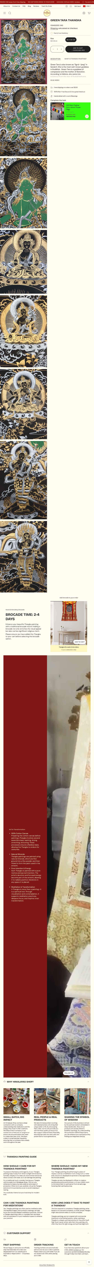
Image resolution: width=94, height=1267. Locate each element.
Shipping (54, 28)
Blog (29, 6)
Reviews (36, 6)
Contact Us (16, 6)
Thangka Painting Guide (22, 1156)
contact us (77, 1250)
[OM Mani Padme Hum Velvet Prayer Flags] (57, 111)
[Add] (87, 116)
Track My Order (46, 6)
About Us (6, 6)
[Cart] (89, 13)
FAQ (24, 6)
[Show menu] (4, 13)
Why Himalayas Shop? (20, 1081)
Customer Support (18, 1233)
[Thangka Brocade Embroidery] (68, 623)
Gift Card (77, 6)
